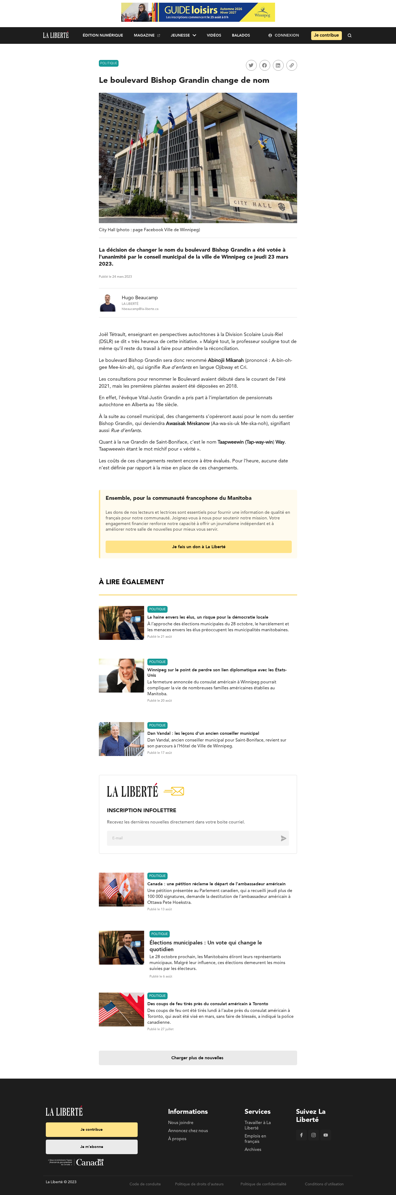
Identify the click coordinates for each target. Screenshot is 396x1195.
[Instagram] (313, 1139)
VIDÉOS (214, 35)
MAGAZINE (144, 35)
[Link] (291, 65)
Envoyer (279, 838)
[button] (251, 65)
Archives (253, 1150)
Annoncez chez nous (188, 1131)
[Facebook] (301, 1139)
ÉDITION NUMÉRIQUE (103, 35)
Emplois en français (255, 1139)
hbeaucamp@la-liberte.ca (140, 309)
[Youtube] (325, 1139)
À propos (177, 1139)
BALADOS (241, 35)
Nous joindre (180, 1123)
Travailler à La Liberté (258, 1125)
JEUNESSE (180, 35)
